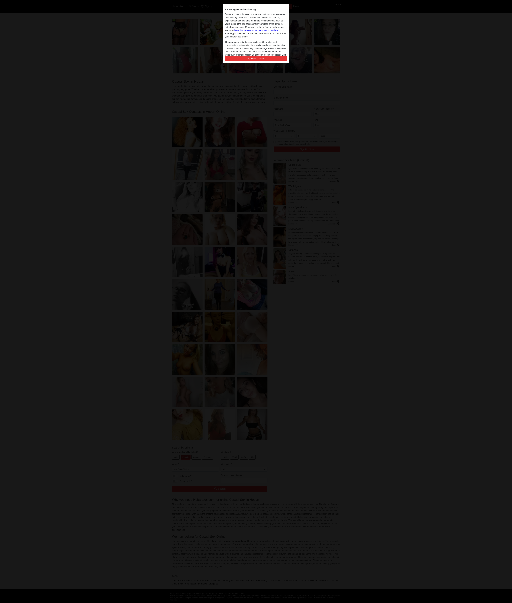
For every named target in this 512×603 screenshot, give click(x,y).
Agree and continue (256, 58)
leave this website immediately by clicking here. (256, 30)
